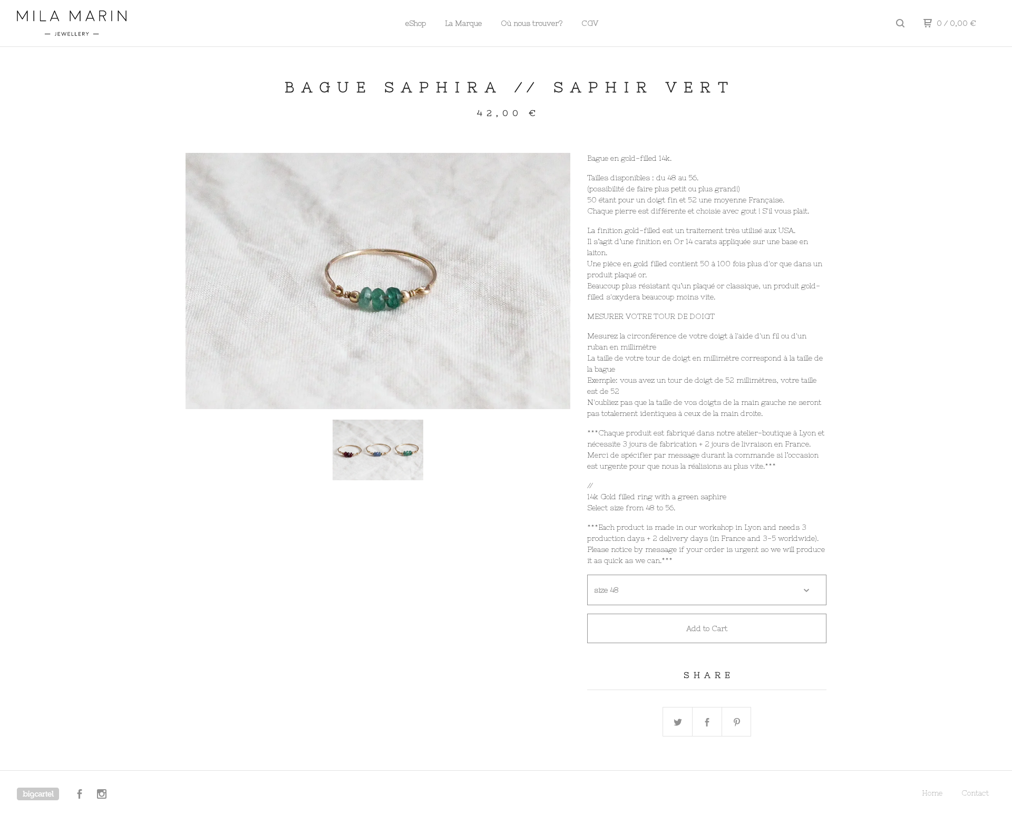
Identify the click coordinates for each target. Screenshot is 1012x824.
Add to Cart (706, 628)
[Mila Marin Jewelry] (71, 23)
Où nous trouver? (531, 23)
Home (932, 793)
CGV (589, 23)
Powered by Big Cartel (38, 794)
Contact (975, 793)
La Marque (463, 23)
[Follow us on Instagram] (102, 795)
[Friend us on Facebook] (80, 795)
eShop (415, 23)
